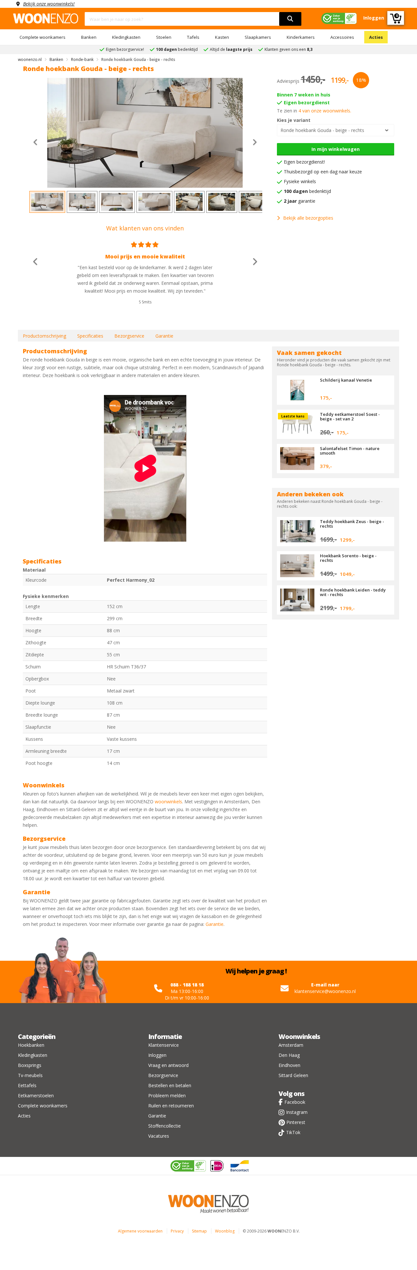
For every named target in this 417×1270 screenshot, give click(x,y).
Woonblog (225, 1231)
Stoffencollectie (164, 1126)
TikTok (293, 1132)
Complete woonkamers (42, 37)
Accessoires (342, 37)
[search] (290, 19)
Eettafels (27, 1085)
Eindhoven (289, 1065)
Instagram (297, 1112)
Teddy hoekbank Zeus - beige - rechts (352, 523)
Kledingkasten (126, 37)
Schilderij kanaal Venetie (346, 380)
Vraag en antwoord (168, 1065)
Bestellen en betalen (169, 1085)
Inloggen (157, 1055)
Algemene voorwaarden (140, 1231)
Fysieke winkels (300, 181)
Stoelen (163, 37)
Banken (88, 37)
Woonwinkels (299, 1036)
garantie (299, 201)
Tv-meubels (30, 1075)
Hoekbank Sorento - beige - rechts (348, 558)
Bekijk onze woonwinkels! (49, 4)
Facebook (294, 1102)
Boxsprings (29, 1065)
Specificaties (90, 336)
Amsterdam (291, 1045)
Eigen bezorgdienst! (304, 162)
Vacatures (158, 1136)
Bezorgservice (129, 336)
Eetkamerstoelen (36, 1095)
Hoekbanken (31, 1045)
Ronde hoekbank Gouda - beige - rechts (322, 130)
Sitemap (199, 1231)
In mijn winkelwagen (335, 149)
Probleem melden (167, 1095)
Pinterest (295, 1122)
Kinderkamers (301, 37)
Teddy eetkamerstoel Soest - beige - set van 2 (350, 416)
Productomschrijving (44, 336)
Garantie (164, 336)
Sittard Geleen (293, 1075)
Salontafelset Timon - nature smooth (350, 450)
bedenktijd (307, 191)
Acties (376, 37)
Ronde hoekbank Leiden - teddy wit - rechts (353, 592)
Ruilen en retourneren (171, 1105)
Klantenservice (163, 1045)
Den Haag (289, 1055)
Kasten (222, 37)
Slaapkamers (258, 37)
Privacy (177, 1231)
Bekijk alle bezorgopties (308, 218)
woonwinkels (168, 801)
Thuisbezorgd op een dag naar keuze (323, 171)
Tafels (193, 37)
